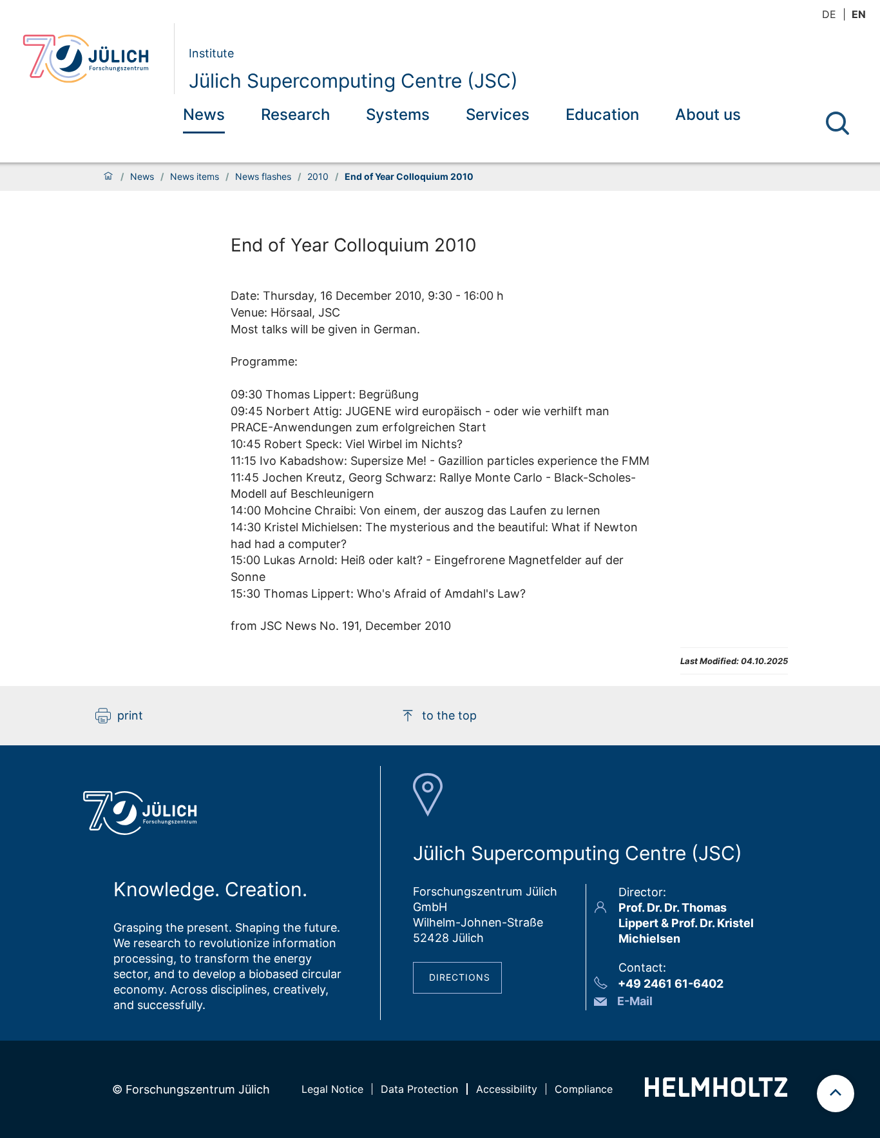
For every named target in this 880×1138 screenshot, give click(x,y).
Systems (398, 114)
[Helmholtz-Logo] (716, 1092)
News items (194, 176)
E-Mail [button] (635, 1001)
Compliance (584, 1089)
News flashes (263, 176)
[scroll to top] (835, 1093)
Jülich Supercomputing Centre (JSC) (353, 80)
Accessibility (506, 1089)
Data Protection (419, 1089)
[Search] (837, 123)
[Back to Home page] (93, 58)
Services (498, 114)
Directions (459, 977)
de (829, 14)
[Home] (108, 176)
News (204, 114)
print (130, 715)
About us (708, 114)
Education (602, 114)
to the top (449, 715)
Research (295, 114)
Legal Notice (332, 1089)
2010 (318, 176)
